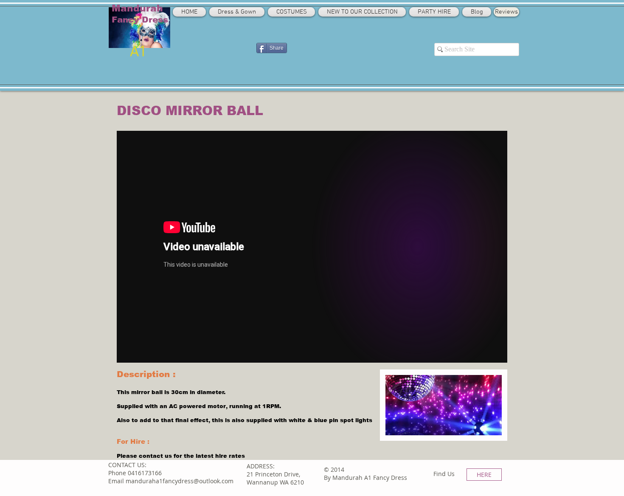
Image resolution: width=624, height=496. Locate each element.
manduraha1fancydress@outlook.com (179, 481)
